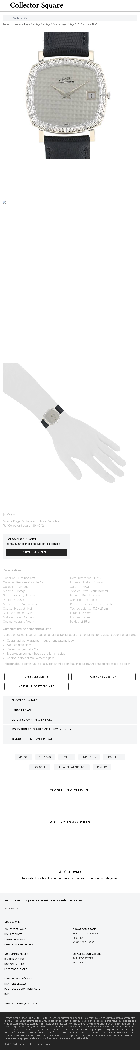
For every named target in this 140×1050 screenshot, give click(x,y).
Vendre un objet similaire (36, 686)
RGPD (7, 994)
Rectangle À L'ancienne (72, 767)
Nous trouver (13, 934)
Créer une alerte (36, 676)
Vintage (23, 757)
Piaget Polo (114, 757)
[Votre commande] (130, 5)
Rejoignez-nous (14, 959)
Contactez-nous (15, 929)
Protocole (40, 767)
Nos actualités (14, 964)
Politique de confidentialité (22, 988)
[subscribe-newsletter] (134, 909)
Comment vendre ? (15, 939)
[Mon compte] (136, 5)
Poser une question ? (104, 676)
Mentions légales (15, 983)
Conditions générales (18, 978)
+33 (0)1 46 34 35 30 (83, 942)
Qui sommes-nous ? (16, 954)
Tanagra (102, 767)
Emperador (89, 757)
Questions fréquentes (18, 944)
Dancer (66, 757)
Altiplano (45, 757)
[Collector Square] (35, 5)
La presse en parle (15, 969)
